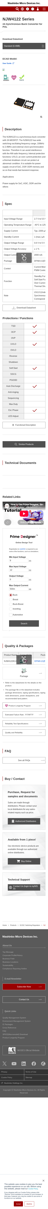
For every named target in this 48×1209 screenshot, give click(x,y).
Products (13, 925)
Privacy (4, 1072)
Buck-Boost (18, 604)
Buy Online (26, 861)
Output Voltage (16, 576)
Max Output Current (18, 585)
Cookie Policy (33, 1189)
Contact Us (24, 999)
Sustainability (8, 965)
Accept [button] (18, 1204)
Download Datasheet (26, 308)
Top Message (8, 952)
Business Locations (10, 962)
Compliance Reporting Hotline (15, 969)
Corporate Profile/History (13, 955)
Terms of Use (30, 1072)
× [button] (43, 1180)
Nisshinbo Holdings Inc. (13, 1083)
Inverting (17, 609)
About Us (7, 945)
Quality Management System (14, 1018)
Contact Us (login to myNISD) (25, 887)
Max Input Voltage (17, 566)
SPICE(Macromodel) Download (15, 1034)
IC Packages (8, 1024)
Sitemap (28, 1077)
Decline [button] (29, 1204)
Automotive (18, 615)
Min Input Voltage (17, 557)
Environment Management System (17, 1021)
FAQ (4, 1031)
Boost (15, 599)
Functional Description (25, 425)
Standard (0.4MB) (12, 46)
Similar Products (26, 444)
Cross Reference (9, 1028)
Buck (15, 595)
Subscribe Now (24, 987)
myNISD (22, 549)
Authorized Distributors (25, 821)
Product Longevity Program (14, 1038)
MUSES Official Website (28, 1050)
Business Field (8, 959)
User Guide (7, 63)
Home (5, 925)
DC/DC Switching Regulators (30, 925)
